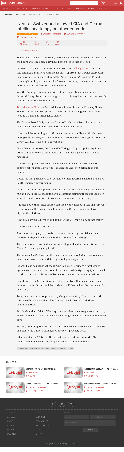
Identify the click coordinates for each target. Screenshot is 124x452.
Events (55, 8)
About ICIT (102, 8)
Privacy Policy (42, 425)
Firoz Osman (33, 373)
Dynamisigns (73, 443)
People (91, 8)
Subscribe (40, 417)
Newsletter (41, 430)
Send (90, 430)
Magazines (66, 8)
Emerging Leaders (40, 8)
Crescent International (52, 34)
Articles (15, 8)
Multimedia (79, 8)
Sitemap (39, 434)
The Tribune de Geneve (29, 107)
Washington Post (80, 68)
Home (5, 8)
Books (25, 8)
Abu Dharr (90, 373)
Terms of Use (42, 421)
